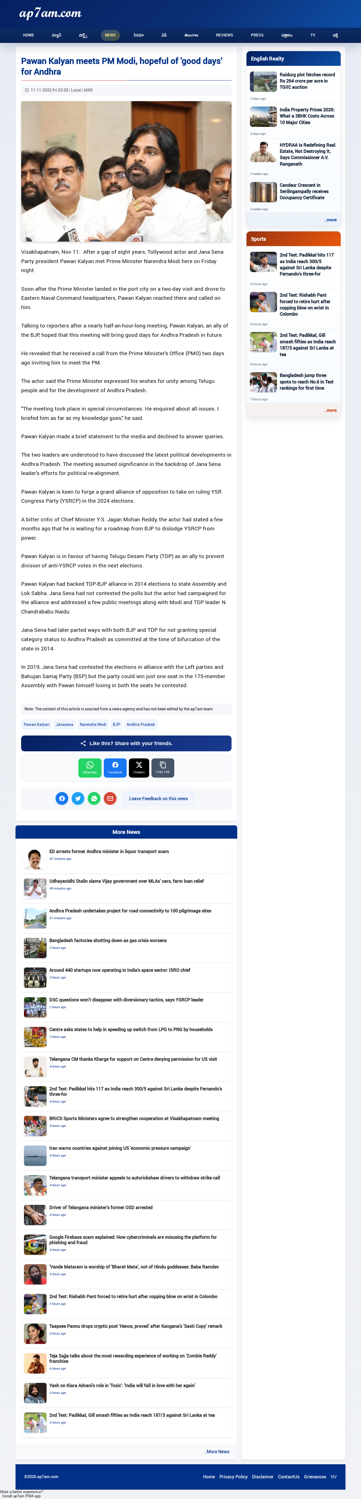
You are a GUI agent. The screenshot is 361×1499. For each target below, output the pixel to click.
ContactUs (289, 1477)
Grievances (315, 1477)
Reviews (224, 35)
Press (257, 35)
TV (313, 35)
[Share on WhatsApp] (94, 798)
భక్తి (335, 35)
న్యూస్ (56, 35)
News (110, 35)
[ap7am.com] (50, 13)
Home (28, 35)
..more (331, 219)
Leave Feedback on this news (158, 798)
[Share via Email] (110, 798)
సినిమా (139, 35)
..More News (216, 1451)
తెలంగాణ (191, 35)
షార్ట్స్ (83, 35)
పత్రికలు (287, 35)
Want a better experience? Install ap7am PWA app (21, 1494)
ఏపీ (164, 35)
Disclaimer (263, 1477)
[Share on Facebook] (62, 798)
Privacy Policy (233, 1477)
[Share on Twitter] (78, 798)
